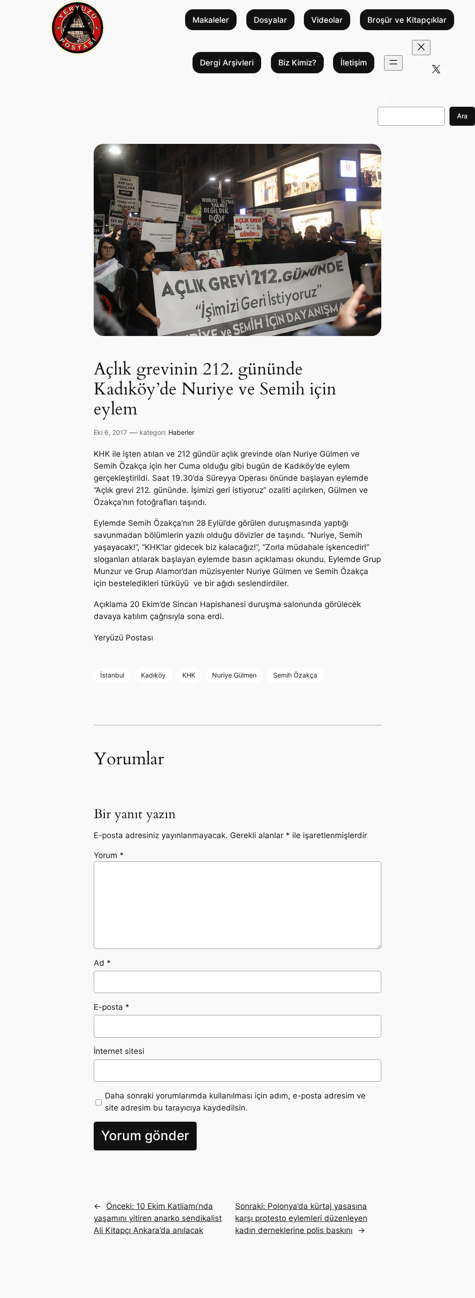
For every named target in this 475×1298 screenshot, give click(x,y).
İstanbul (112, 675)
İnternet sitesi (119, 1051)
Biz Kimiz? (297, 62)
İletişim (353, 62)
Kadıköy (153, 675)
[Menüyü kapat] (421, 47)
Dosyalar (270, 20)
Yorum (109, 855)
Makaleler (211, 20)
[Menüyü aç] (393, 63)
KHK (188, 675)
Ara (383, 101)
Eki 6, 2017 (110, 432)
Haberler (181, 432)
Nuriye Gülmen (234, 675)
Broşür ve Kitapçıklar (407, 20)
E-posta (111, 1007)
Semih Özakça (295, 675)
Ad (102, 963)
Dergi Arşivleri (227, 62)
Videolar (327, 20)
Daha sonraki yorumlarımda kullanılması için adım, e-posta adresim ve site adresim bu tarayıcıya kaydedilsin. (235, 1101)
